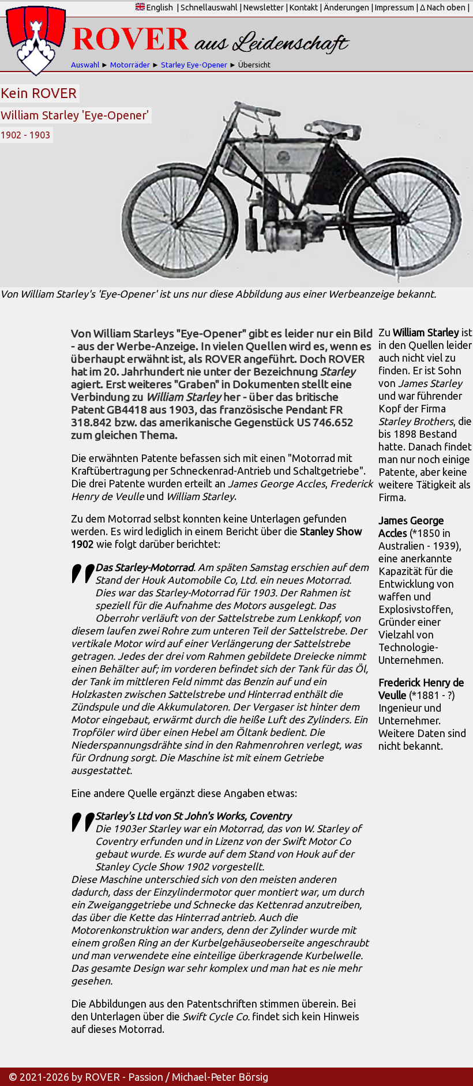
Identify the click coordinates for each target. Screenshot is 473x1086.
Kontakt (304, 7)
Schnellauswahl (209, 7)
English (159, 7)
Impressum (394, 7)
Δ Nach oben (443, 7)
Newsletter (263, 7)
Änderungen (346, 7)
